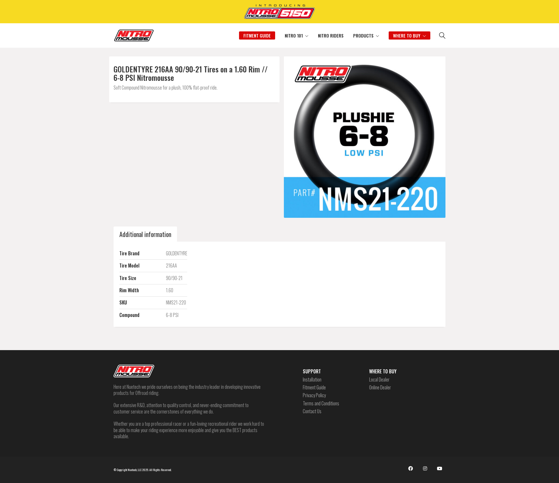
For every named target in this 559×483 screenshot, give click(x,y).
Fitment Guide (314, 387)
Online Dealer (380, 387)
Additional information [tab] (145, 234)
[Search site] (442, 36)
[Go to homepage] (134, 35)
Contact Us (312, 411)
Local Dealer (379, 380)
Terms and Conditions (321, 403)
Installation (312, 380)
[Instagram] (425, 468)
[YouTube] (439, 468)
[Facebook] (410, 468)
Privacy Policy (314, 395)
